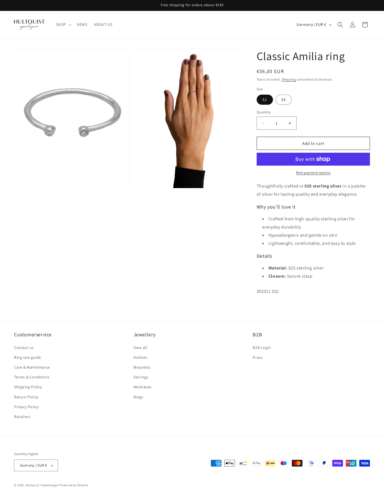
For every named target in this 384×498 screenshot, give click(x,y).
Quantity (264, 112)
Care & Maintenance (32, 367)
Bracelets (142, 367)
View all (141, 347)
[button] (63, 24)
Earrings (141, 377)
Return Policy (26, 396)
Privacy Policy (26, 406)
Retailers (22, 416)
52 (265, 99)
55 (283, 99)
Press (258, 357)
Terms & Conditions (31, 377)
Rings (138, 396)
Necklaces (143, 386)
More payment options (313, 172)
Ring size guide (27, 357)
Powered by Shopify (73, 485)
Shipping (289, 79)
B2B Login (262, 347)
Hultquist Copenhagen (42, 485)
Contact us (24, 347)
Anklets (140, 357)
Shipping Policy (28, 386)
